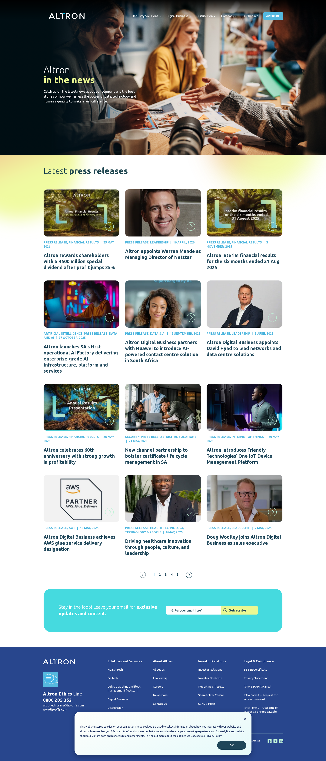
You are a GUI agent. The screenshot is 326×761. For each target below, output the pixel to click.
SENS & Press (206, 703)
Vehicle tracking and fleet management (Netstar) (124, 688)
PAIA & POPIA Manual (257, 686)
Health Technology (166, 528)
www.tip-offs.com (55, 709)
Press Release (55, 242)
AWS (72, 528)
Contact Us (272, 15)
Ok (231, 745)
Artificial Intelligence (63, 333)
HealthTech (115, 669)
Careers (158, 686)
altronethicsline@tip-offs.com (63, 705)
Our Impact (250, 16)
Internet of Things (248, 436)
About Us (159, 669)
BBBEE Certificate (255, 669)
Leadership (159, 242)
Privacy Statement (256, 678)
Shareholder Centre (211, 695)
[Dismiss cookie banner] (245, 719)
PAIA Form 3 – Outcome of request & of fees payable (261, 709)
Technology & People (143, 532)
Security (132, 436)
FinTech (113, 678)
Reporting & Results (211, 686)
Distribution (115, 707)
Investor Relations (210, 669)
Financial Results (84, 242)
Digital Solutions (181, 436)
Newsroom (160, 695)
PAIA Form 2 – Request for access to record (261, 697)
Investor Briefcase (210, 678)
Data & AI (157, 333)
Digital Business (118, 699)
